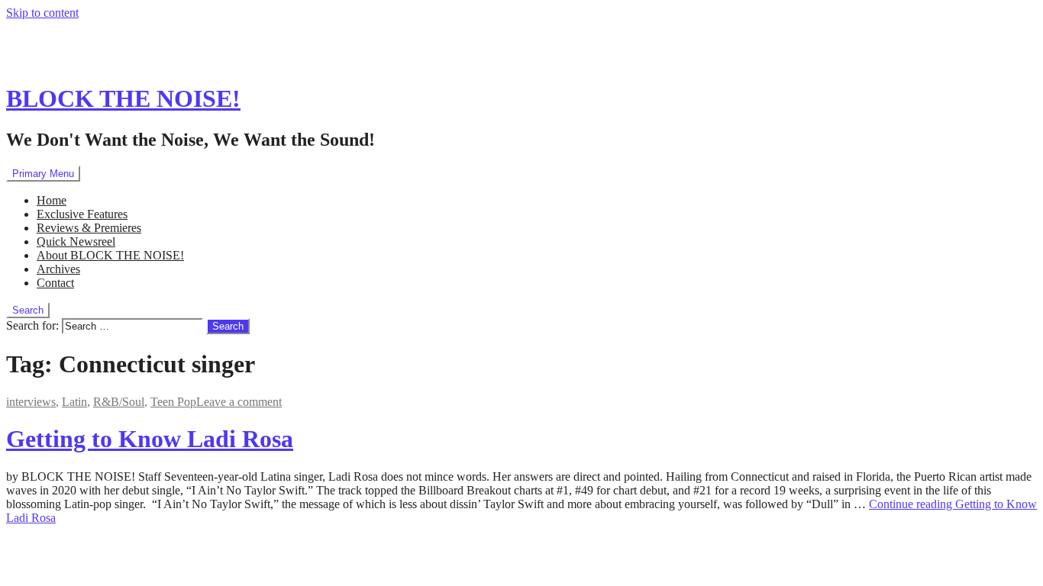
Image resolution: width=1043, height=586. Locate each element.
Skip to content (42, 12)
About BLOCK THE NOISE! (110, 255)
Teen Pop (173, 401)
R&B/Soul (118, 401)
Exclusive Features (82, 214)
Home (51, 200)
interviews (31, 401)
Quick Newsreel (76, 241)
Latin (74, 401)
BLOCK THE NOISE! (123, 98)
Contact (55, 282)
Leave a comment (239, 401)
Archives (58, 268)
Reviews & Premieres (89, 227)
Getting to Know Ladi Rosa (149, 438)
